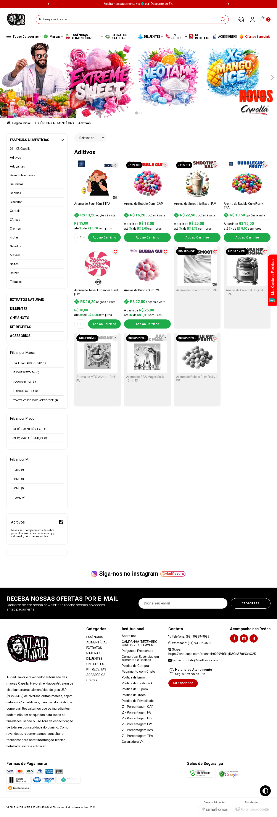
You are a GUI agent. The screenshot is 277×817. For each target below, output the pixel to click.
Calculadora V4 (132, 741)
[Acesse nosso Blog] (254, 638)
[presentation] (49, 4)
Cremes (15, 228)
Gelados (15, 246)
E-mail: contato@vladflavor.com (195, 660)
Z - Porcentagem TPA (137, 736)
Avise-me (197, 323)
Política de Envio (133, 677)
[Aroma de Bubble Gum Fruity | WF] (197, 369)
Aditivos (15, 157)
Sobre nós (129, 636)
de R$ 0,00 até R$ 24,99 (29, 428)
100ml (19, 497)
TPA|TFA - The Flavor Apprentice (35, 400)
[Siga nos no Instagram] (244, 638)
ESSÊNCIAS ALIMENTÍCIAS (54, 123)
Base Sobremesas (22, 175)
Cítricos (15, 219)
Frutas (14, 237)
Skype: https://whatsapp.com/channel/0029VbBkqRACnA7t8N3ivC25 (212, 652)
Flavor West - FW (26, 372)
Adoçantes (17, 166)
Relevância (86, 138)
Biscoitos (16, 202)
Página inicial (21, 123)
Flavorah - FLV (24, 381)
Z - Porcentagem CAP (137, 706)
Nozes (14, 264)
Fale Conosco (183, 683)
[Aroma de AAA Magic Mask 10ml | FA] (147, 369)
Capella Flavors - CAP (29, 363)
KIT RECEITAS (96, 669)
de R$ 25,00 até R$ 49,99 (30, 438)
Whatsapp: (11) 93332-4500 (191, 643)
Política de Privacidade (138, 701)
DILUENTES (94, 659)
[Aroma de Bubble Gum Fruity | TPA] (247, 201)
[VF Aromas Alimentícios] (16, 19)
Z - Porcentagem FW (137, 724)
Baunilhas (16, 184)
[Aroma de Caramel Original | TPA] (247, 287)
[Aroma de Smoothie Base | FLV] (197, 201)
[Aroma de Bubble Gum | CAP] (147, 201)
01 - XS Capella (20, 148)
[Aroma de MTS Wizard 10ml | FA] (97, 369)
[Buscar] (223, 19)
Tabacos (16, 282)
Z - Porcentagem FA (136, 712)
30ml (18, 479)
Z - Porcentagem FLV (137, 718)
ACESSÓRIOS (95, 675)
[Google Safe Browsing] (229, 774)
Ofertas (91, 680)
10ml (18, 469)
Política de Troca (134, 695)
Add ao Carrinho (104, 237)
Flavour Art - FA (25, 391)
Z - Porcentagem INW (137, 730)
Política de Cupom (135, 689)
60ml (18, 488)
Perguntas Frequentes (137, 651)
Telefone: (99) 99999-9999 (190, 636)
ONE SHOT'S (95, 664)
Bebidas (15, 193)
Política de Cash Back (137, 683)
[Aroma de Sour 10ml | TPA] (97, 201)
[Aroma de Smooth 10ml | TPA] (197, 287)
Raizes (14, 273)
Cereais (15, 211)
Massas (15, 255)
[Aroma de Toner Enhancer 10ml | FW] (97, 287)
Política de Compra (135, 665)
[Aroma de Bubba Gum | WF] (147, 287)
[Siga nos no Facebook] (234, 638)
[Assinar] (251, 603)
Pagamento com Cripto (138, 671)
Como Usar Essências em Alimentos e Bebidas (140, 658)
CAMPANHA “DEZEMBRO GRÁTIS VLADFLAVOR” (139, 643)
